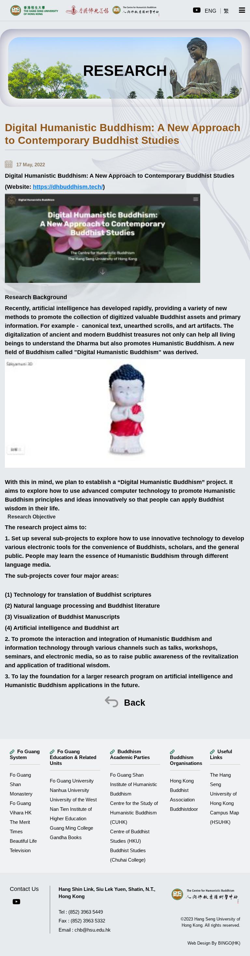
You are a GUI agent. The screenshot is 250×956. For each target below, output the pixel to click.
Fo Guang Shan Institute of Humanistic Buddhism (133, 784)
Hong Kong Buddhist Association (182, 790)
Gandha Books (66, 837)
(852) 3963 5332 (88, 920)
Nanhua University (69, 790)
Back (133, 703)
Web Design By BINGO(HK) (214, 943)
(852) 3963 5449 (85, 912)
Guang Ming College (71, 828)
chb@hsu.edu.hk (93, 930)
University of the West (73, 799)
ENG (211, 11)
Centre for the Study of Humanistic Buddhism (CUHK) (134, 812)
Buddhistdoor (184, 809)
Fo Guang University (72, 780)
